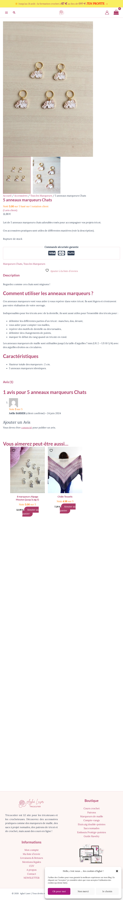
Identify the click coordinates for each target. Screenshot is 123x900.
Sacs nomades (91, 828)
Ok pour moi (59, 891)
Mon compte (31, 849)
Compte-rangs (91, 820)
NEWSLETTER (31, 877)
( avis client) (10, 210)
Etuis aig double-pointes (91, 824)
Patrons (91, 812)
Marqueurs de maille (91, 816)
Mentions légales (31, 861)
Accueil (7, 195)
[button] (117, 871)
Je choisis (107, 891)
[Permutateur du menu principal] (6, 12)
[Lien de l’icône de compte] (107, 12)
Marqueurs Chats (12, 263)
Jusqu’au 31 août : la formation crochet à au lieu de (63, 3)
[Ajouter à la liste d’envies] (14, 450)
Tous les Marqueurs (41, 195)
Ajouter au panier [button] (30, 511)
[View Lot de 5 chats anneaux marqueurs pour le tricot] (17, 175)
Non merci (83, 891)
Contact (31, 873)
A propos (31, 869)
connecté (26, 427)
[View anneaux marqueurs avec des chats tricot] (46, 175)
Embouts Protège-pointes (91, 832)
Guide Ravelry (91, 836)
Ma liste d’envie (31, 853)
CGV (31, 865)
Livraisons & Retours (31, 857)
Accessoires (20, 195)
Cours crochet (92, 808)
